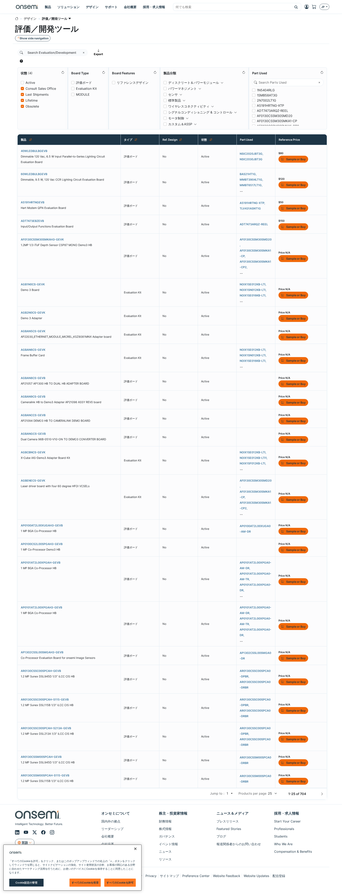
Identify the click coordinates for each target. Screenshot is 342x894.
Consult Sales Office (41, 89)
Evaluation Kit (86, 89)
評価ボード (84, 83)
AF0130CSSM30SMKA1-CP (277, 121)
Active (30, 83)
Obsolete (32, 106)
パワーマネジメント (182, 89)
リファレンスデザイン (132, 83)
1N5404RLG (266, 90)
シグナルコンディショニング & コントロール (200, 112)
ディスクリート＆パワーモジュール (193, 83)
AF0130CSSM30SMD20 (274, 116)
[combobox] (232, 7)
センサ (173, 94)
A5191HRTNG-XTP (270, 106)
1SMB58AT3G (267, 95)
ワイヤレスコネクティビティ (188, 106)
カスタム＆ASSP (180, 124)
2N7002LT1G (266, 100)
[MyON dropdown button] (308, 6)
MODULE (83, 94)
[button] (296, 7)
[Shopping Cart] (315, 6)
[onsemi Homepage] (27, 6)
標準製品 (174, 100)
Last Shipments (37, 94)
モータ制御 (176, 118)
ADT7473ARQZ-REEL (272, 111)
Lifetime (32, 100)
